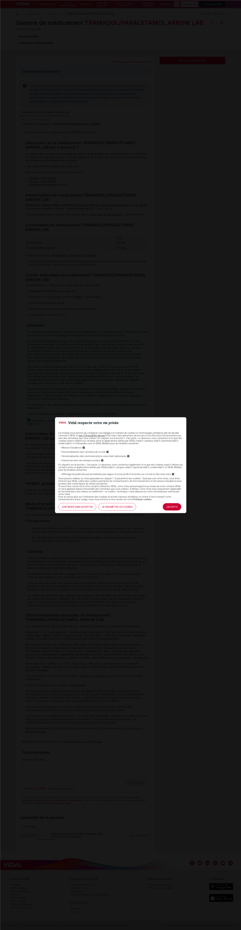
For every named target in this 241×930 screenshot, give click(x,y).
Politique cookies (142, 499)
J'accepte (172, 507)
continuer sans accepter (77, 507)
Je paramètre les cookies (117, 507)
